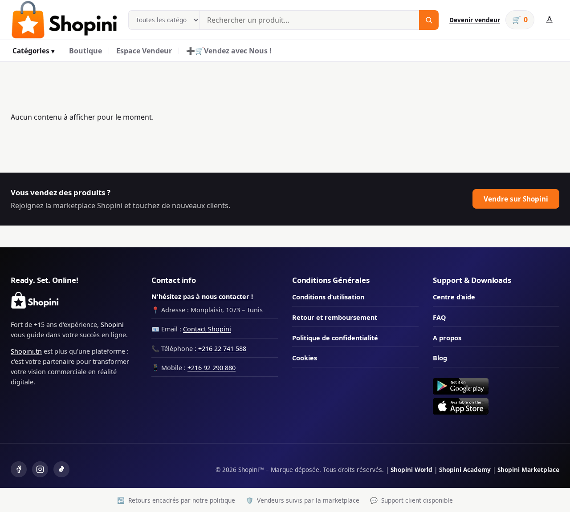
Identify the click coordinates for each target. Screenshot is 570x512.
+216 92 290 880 (211, 367)
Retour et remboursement (334, 317)
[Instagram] (40, 469)
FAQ (439, 317)
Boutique (85, 51)
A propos (447, 338)
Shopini (112, 324)
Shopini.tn (26, 351)
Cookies (304, 358)
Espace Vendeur (144, 51)
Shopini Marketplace (528, 469)
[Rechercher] (429, 20)
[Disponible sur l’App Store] (496, 406)
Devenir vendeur (474, 20)
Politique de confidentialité (335, 338)
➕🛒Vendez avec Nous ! (229, 51)
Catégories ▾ (33, 50)
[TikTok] (61, 469)
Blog (440, 358)
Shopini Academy (465, 469)
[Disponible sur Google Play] (496, 386)
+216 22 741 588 (222, 348)
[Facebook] (19, 469)
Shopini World (411, 469)
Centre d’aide (454, 297)
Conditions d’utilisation (328, 297)
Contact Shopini (207, 329)
